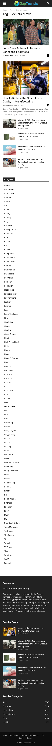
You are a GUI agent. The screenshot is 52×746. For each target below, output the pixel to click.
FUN (6, 318)
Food (6, 310)
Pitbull (7, 474)
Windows (8, 555)
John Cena (8, 390)
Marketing (8, 422)
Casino (7, 241)
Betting (7, 217)
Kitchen (7, 398)
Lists (6, 414)
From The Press (11, 314)
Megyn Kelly (9, 434)
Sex (5, 494)
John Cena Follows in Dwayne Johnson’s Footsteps (21, 50)
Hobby (7, 350)
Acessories (9, 189)
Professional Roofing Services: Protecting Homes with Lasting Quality (31, 162)
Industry (8, 374)
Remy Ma (8, 486)
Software (8, 503)
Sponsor (8, 507)
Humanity (8, 370)
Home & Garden (11, 358)
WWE (6, 559)
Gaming (7, 330)
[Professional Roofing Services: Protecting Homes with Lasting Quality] (9, 162)
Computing (9, 253)
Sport (6, 511)
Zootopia (8, 563)
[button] (4, 3)
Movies (7, 442)
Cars (6, 237)
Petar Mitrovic (8, 55)
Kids (6, 394)
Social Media (10, 499)
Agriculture (9, 193)
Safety (7, 490)
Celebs (7, 249)
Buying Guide (10, 229)
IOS (5, 386)
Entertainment (10, 294)
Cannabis (8, 233)
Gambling (8, 322)
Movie (7, 438)
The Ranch (9, 535)
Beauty (7, 213)
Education (8, 286)
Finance (7, 306)
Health (7, 338)
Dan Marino (9, 269)
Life (5, 410)
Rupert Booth (8, 105)
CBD (6, 245)
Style (6, 519)
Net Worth (8, 454)
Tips (6, 539)
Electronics (9, 290)
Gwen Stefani (10, 334)
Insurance (8, 378)
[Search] (48, 3)
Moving (7, 446)
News (6, 458)
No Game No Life (11, 462)
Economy (8, 282)
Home (5, 10)
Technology (9, 531)
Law (6, 402)
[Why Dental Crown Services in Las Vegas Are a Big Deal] (9, 150)
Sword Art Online (12, 523)
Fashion (7, 302)
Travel (7, 543)
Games (7, 326)
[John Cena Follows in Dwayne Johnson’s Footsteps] (26, 32)
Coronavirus (9, 257)
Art (5, 205)
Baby (6, 209)
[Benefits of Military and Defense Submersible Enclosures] (9, 137)
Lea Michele (9, 406)
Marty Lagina (10, 430)
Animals (7, 201)
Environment (10, 298)
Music (7, 450)
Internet (7, 382)
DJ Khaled (8, 277)
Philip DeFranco (11, 470)
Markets (7, 426)
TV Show (8, 547)
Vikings (7, 551)
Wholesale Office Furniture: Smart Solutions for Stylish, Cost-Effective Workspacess (32, 123)
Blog (6, 221)
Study (6, 515)
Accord (7, 185)
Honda (7, 362)
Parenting (8, 466)
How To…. (8, 366)
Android (7, 197)
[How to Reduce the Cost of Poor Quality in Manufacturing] (26, 78)
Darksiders (9, 273)
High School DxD (11, 342)
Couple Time (9, 261)
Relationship (9, 482)
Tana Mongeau (11, 527)
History (7, 346)
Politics (7, 478)
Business (8, 225)
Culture (7, 265)
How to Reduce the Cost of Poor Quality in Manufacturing (23, 100)
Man (6, 418)
